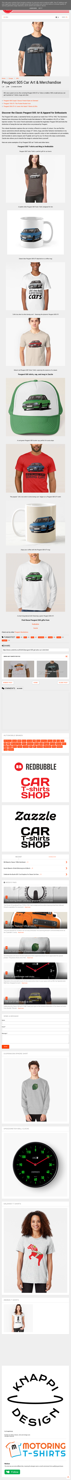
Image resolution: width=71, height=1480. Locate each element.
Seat (10, 746)
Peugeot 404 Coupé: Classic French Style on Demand (21, 101)
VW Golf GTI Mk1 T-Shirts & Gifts (19, 1002)
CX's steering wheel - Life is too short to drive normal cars (29, 901)
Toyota (20, 746)
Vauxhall (39, 746)
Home (3, 78)
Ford (58, 741)
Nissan (36, 743)
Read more (27, 907)
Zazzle (35, 628)
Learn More (33, 8)
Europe (11, 78)
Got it (40, 8)
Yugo (5, 749)
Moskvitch (30, 743)
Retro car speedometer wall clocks (20, 976)
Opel (41, 743)
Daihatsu (44, 741)
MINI (8, 743)
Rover (64, 743)
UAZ (31, 746)
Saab (5, 746)
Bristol (24, 741)
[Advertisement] (35, 1350)
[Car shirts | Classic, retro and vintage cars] (35, 13)
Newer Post (7, 682)
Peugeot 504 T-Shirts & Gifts (15, 673)
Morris (24, 743)
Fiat (54, 741)
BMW (19, 741)
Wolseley (59, 746)
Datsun (50, 741)
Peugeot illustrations (21, 632)
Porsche (52, 743)
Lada (62, 741)
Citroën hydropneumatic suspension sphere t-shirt (26, 951)
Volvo (54, 746)
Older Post (63, 682)
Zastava (11, 749)
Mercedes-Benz (16, 743)
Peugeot (46, 743)
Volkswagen (47, 746)
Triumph (25, 746)
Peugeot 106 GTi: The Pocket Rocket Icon (17, 103)
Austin (14, 741)
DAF (34, 741)
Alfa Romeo (7, 741)
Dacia (38, 741)
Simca (14, 746)
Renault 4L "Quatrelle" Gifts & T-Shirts (21, 926)
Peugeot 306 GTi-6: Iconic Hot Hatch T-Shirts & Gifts (20, 106)
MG (5, 743)
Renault (58, 743)
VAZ (35, 746)
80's (17, 78)
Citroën (29, 741)
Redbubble (35, 624)
